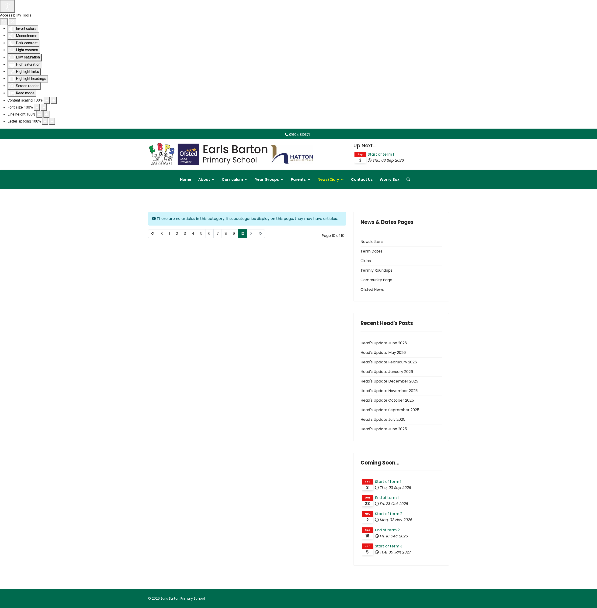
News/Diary (328, 179)
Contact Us (362, 179)
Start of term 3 (388, 546)
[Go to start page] (153, 233)
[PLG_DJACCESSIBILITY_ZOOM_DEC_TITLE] (47, 100)
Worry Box (389, 179)
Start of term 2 (388, 513)
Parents (298, 179)
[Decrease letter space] (45, 121)
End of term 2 (387, 530)
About (204, 179)
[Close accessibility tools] (12, 21)
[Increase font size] (44, 107)
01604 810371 (299, 134)
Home (185, 179)
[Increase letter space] (52, 121)
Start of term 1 (381, 154)
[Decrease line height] (39, 114)
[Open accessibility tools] (7, 6)
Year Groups (267, 179)
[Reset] (4, 21)
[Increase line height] (46, 114)
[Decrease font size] (37, 107)
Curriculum (232, 179)
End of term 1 (387, 497)
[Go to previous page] (162, 233)
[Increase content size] (54, 100)
